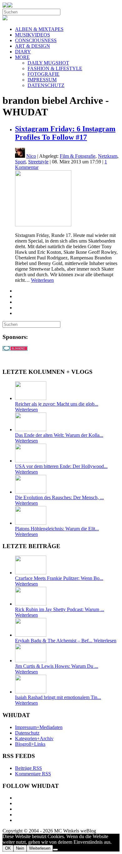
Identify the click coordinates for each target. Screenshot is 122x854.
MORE (22, 57)
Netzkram (107, 156)
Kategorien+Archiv (34, 738)
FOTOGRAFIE (43, 74)
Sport (20, 161)
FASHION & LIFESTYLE (55, 68)
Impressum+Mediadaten (39, 727)
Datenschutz (27, 733)
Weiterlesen (42, 280)
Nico (31, 156)
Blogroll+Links (30, 744)
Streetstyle (38, 161)
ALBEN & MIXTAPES (39, 29)
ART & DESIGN (32, 46)
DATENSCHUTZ (46, 85)
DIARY (23, 51)
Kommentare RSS (33, 773)
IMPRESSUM (42, 79)
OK (8, 848)
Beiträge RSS (28, 768)
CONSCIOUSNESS (36, 40)
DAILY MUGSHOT (48, 62)
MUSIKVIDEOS (32, 34)
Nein (20, 848)
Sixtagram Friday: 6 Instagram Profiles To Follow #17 (65, 133)
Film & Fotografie (77, 156)
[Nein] (55, 850)
